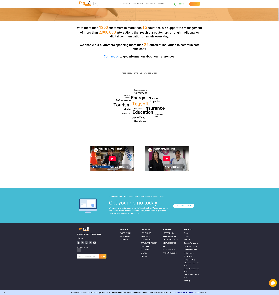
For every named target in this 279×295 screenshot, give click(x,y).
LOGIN (195, 4)
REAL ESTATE (146, 240)
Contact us (111, 56)
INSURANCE (145, 236)
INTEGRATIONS (168, 233)
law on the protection (185, 293)
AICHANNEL (124, 240)
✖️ (4, 293)
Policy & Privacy (189, 260)
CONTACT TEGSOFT (170, 253)
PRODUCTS (124, 4)
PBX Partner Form (190, 250)
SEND (103, 256)
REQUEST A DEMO (184, 206)
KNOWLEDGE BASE (169, 243)
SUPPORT (149, 4)
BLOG (169, 4)
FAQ (164, 246)
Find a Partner (189, 253)
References (188, 256)
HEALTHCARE (146, 233)
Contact (187, 236)
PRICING (161, 4)
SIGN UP (181, 4)
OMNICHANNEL (125, 236)
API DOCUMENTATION (170, 240)
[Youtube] (94, 242)
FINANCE (144, 256)
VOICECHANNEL (125, 233)
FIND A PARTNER (169, 250)
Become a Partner (190, 246)
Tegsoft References (191, 243)
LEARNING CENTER (169, 236)
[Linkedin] (82, 242)
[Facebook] (78, 242)
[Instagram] (86, 242)
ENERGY (144, 253)
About (186, 233)
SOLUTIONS (137, 4)
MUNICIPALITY (146, 246)
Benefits (187, 240)
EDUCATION (145, 250)
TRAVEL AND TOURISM (149, 243)
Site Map (187, 281)
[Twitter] (90, 242)
